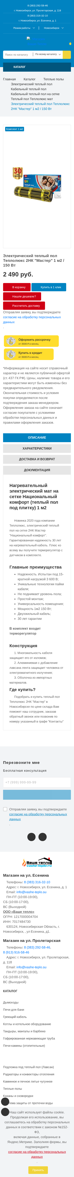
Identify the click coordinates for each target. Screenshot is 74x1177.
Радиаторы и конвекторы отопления (28, 1074)
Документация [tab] (37, 470)
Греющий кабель (15, 1017)
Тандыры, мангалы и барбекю (24, 1031)
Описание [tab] (37, 437)
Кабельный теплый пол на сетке (35, 94)
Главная (9, 79)
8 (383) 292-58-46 (37, 5)
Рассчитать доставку (26, 305)
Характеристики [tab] (37, 448)
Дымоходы (10, 1002)
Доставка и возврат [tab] (37, 459)
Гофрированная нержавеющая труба (29, 1038)
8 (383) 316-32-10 (37, 15)
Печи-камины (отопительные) (24, 1045)
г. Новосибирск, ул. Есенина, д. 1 (37, 20)
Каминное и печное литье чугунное (27, 1081)
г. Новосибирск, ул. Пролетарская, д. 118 (37, 10)
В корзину (18, 287)
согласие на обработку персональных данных (32, 319)
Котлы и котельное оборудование (27, 1024)
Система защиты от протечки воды (28, 1103)
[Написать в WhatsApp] (42, 837)
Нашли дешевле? (24, 296)
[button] (37, 67)
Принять (38, 1170)
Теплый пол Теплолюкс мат (32, 99)
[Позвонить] (31, 837)
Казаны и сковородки (18, 1096)
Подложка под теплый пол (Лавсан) (28, 1067)
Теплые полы (53, 79)
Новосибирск (51, 28)
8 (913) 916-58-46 (16, 952)
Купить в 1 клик (50, 287)
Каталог (30, 79)
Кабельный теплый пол (28, 89)
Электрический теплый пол (31, 84)
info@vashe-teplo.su (31, 892)
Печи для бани (13, 1009)
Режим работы (22, 28)
